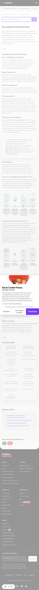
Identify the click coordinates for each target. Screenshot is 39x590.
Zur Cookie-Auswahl (19, 311)
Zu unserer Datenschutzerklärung (12, 304)
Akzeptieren (32, 311)
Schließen (6, 311)
